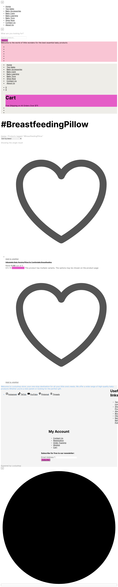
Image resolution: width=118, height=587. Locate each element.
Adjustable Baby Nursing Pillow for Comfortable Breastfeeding (29, 262)
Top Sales (10, 9)
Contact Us (10, 22)
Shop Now (10, 20)
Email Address (48, 457)
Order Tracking (59, 443)
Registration (58, 440)
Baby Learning (12, 16)
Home (8, 6)
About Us (10, 25)
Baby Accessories (13, 11)
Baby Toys (10, 18)
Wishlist (56, 445)
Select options (18, 268)
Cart (55, 447)
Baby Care (10, 13)
